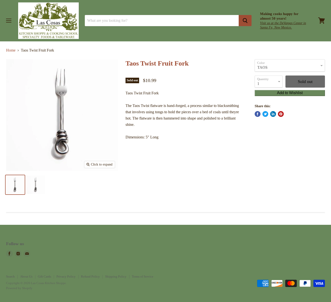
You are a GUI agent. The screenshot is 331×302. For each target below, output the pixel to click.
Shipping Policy (115, 276)
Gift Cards (44, 276)
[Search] (245, 20)
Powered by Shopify (19, 288)
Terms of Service (142, 276)
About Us (26, 276)
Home (11, 50)
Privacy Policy (66, 276)
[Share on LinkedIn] (273, 114)
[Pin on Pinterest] (281, 114)
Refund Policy (90, 276)
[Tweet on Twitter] (265, 114)
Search (10, 276)
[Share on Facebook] (257, 114)
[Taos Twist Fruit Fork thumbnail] (15, 184)
